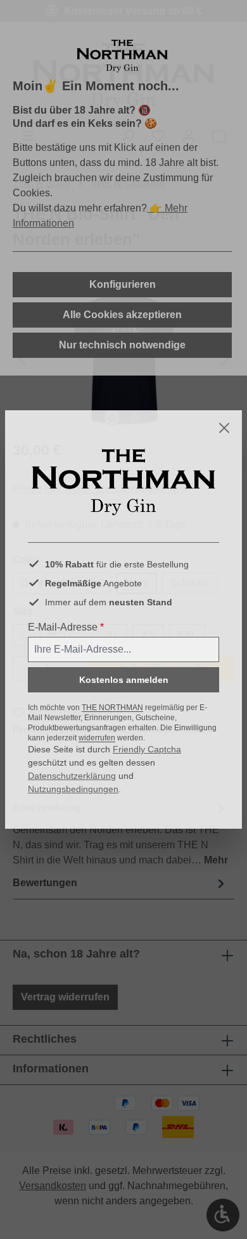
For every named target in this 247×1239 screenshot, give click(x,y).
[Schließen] (224, 428)
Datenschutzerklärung (72, 776)
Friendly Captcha (147, 749)
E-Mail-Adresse (66, 627)
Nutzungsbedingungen (73, 789)
